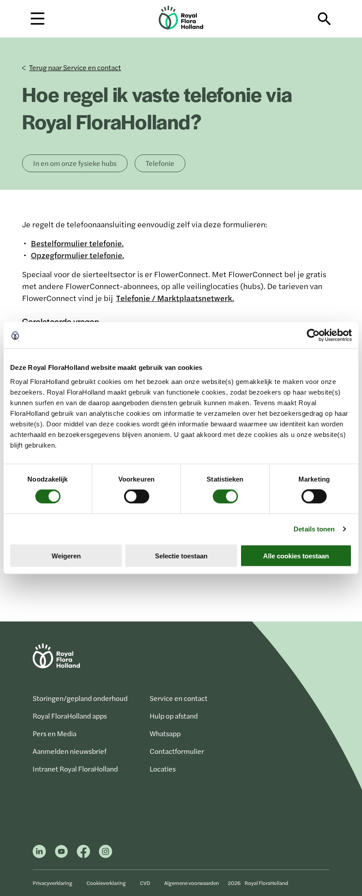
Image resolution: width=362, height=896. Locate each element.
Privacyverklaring (52, 883)
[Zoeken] (324, 19)
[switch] (136, 496)
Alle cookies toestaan (296, 555)
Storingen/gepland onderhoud (80, 698)
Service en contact (178, 698)
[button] (37, 18)
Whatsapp (165, 733)
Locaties (163, 769)
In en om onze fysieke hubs (75, 163)
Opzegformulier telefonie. (77, 254)
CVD (145, 883)
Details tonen (314, 529)
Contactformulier (177, 751)
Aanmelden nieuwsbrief (69, 751)
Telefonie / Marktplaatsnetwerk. (175, 297)
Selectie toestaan (181, 555)
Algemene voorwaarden (191, 883)
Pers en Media (54, 733)
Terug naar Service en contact (75, 67)
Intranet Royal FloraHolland (75, 769)
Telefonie (160, 163)
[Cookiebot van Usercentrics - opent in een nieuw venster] (313, 335)
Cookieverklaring (106, 883)
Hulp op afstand (174, 716)
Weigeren (66, 555)
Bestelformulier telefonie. (77, 242)
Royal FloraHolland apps (70, 716)
